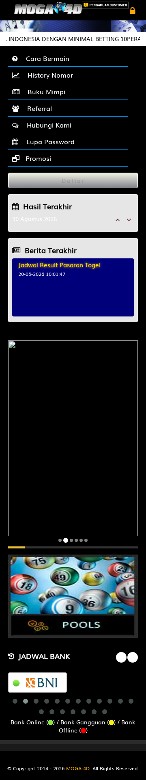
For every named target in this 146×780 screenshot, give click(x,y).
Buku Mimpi (44, 91)
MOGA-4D (78, 768)
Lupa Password (48, 141)
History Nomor (48, 75)
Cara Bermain (45, 58)
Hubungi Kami (47, 125)
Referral (37, 108)
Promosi (37, 158)
